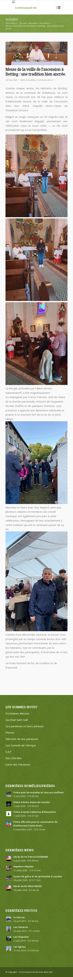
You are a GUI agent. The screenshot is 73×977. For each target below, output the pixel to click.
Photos (9, 732)
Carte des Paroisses (17, 764)
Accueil (23, 23)
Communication (45, 79)
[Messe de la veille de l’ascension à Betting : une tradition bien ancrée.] (36, 53)
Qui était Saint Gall (16, 720)
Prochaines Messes (17, 713)
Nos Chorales (13, 758)
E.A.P (8, 751)
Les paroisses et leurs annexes (24, 726)
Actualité (11, 19)
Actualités (44, 23)
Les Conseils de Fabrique (20, 745)
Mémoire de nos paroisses (21, 739)
